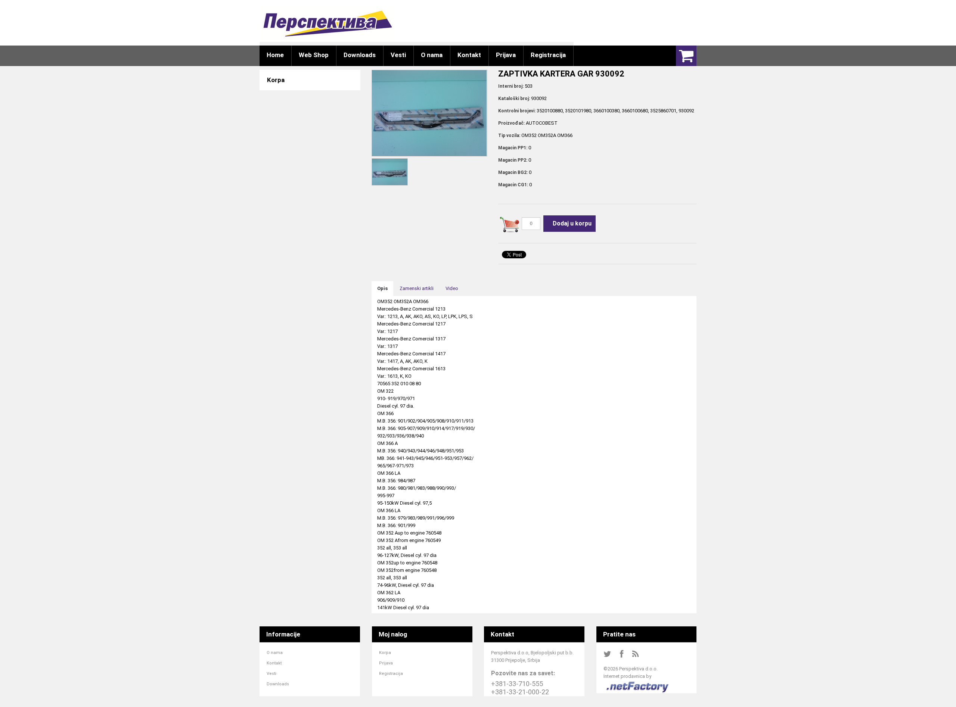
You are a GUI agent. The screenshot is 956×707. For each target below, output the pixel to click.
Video (452, 288)
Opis (382, 288)
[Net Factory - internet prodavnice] (637, 683)
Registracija (391, 673)
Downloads (278, 684)
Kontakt (274, 663)
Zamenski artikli (417, 288)
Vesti (271, 673)
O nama (275, 652)
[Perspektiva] (327, 23)
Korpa (385, 652)
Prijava (386, 663)
